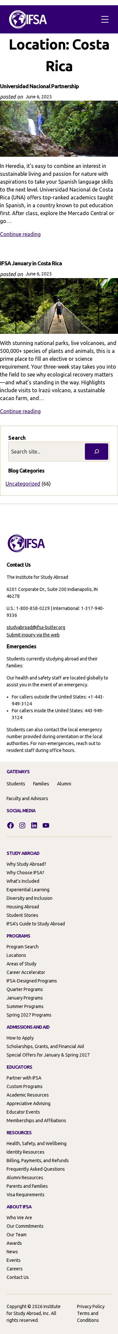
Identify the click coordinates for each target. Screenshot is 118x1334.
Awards (14, 1243)
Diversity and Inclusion (29, 898)
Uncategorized (23, 484)
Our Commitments (25, 1226)
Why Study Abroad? (26, 864)
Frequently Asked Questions (36, 1169)
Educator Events (23, 1112)
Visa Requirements (26, 1194)
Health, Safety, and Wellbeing (37, 1143)
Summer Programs (25, 1006)
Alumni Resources (25, 1177)
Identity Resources (26, 1152)
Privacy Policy (91, 1306)
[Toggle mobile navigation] (104, 19)
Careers (15, 1268)
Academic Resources (28, 1095)
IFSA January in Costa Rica (31, 263)
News (12, 1251)
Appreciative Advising (28, 1103)
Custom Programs (25, 1086)
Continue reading (20, 234)
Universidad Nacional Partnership (39, 86)
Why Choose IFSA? (25, 872)
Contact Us (18, 1277)
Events (14, 1260)
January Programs (25, 997)
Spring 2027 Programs (29, 1015)
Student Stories (22, 915)
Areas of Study (21, 963)
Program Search (23, 946)
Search (17, 438)
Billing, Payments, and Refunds (38, 1160)
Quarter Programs (25, 989)
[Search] (96, 451)
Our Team (17, 1234)
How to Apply (20, 1038)
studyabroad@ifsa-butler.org (36, 627)
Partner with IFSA (24, 1078)
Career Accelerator (26, 972)
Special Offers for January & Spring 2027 (48, 1055)
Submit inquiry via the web (33, 634)
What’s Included (23, 881)
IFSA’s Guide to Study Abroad (36, 923)
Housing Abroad (23, 906)
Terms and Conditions (88, 1317)
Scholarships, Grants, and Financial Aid (45, 1046)
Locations (16, 955)
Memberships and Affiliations (36, 1120)
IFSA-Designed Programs (32, 980)
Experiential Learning (28, 889)
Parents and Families (27, 1186)
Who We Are (19, 1217)
